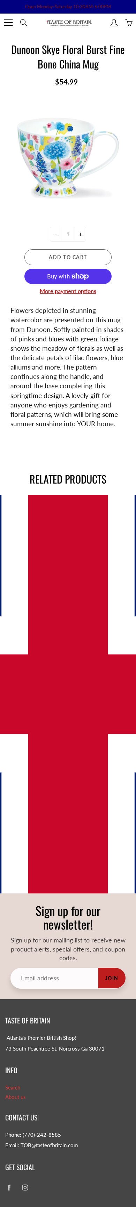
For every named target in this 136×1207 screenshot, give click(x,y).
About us (15, 1097)
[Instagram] (25, 1187)
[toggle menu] (8, 22)
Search (12, 1088)
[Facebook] (9, 1187)
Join (112, 978)
